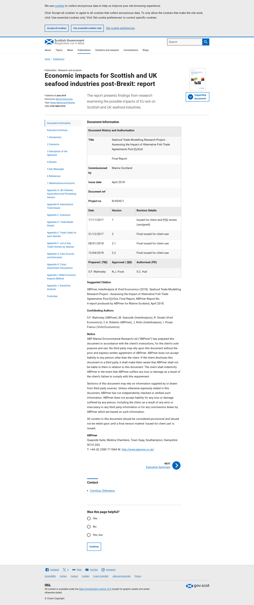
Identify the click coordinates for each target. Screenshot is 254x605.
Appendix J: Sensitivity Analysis (59, 287)
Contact (74, 576)
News (70, 50)
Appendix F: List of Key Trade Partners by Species (60, 245)
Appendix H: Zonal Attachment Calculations (60, 266)
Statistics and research (107, 50)
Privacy (137, 576)
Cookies (85, 576)
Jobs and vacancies (121, 576)
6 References (53, 176)
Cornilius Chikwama (102, 490)
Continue (94, 546)
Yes (95, 518)
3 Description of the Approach (57, 153)
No (95, 526)
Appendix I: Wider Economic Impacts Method (61, 277)
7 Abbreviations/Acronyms (61, 183)
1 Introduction (54, 137)
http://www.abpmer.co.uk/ (138, 449)
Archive (63, 576)
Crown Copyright (100, 576)
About (48, 50)
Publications (84, 50)
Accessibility (50, 576)
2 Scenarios (53, 144)
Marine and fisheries (66, 102)
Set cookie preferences (120, 28)
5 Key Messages (55, 169)
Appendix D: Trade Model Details (60, 224)
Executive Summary (57, 130)
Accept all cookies (56, 28)
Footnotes (52, 296)
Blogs (146, 50)
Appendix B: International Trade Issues (60, 206)
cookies (59, 6)
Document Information (59, 123)
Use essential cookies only (87, 28)
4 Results (52, 162)
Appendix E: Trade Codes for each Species (61, 234)
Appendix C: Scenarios (58, 215)
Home (47, 59)
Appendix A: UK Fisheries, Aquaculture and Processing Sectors (61, 194)
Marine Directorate (64, 99)
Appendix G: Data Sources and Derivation (60, 255)
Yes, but (98, 535)
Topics (59, 50)
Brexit (53, 102)
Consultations (131, 50)
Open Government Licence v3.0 (95, 589)
